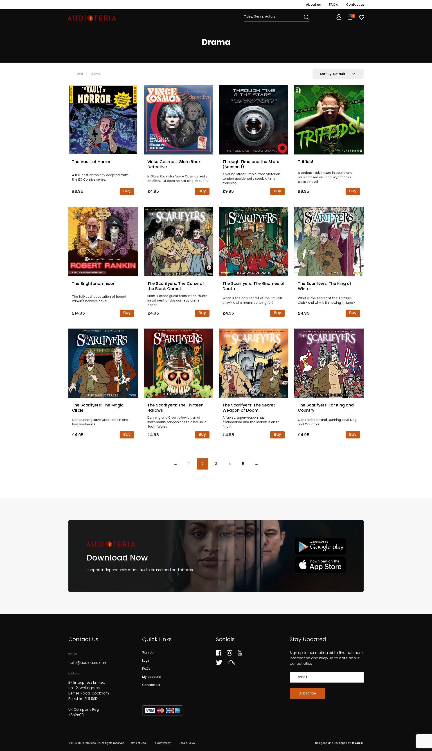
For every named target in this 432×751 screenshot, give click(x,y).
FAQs (146, 668)
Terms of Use (137, 743)
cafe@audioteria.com (87, 662)
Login (146, 660)
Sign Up (148, 652)
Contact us (355, 4)
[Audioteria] (92, 18)
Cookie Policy (186, 743)
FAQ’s (333, 4)
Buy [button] (126, 191)
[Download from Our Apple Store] (320, 564)
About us (313, 4)
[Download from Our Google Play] (320, 546)
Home (79, 74)
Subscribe (307, 693)
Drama (95, 74)
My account (151, 676)
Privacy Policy (162, 743)
